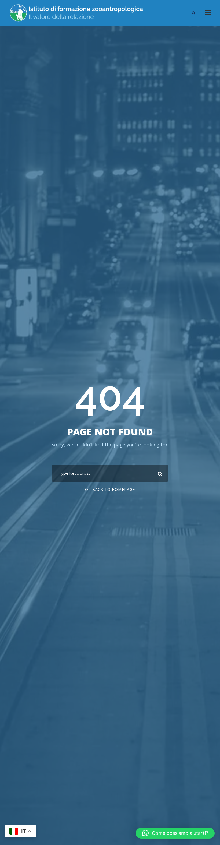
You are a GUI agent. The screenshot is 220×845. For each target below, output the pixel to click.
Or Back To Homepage (110, 489)
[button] (175, 833)
